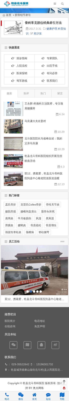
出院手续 (51, 65)
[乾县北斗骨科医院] (16, 6)
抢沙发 (38, 33)
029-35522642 (20, 364)
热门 (43, 93)
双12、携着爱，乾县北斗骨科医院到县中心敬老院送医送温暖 (36, 299)
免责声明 (39, 326)
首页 (8, 15)
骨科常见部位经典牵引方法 (43, 22)
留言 (60, 93)
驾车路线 (20, 80)
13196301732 (44, 364)
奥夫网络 (38, 387)
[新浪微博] (55, 345)
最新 (9, 93)
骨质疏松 (35, 225)
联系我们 (51, 80)
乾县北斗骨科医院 (33, 383)
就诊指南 (20, 58)
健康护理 (51, 28)
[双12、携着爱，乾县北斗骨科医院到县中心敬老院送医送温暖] (34, 270)
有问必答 (51, 73)
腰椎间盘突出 (29, 211)
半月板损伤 (24, 218)
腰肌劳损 (10, 211)
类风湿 (50, 218)
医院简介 (10, 320)
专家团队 (51, 58)
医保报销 (20, 73)
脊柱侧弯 (44, 232)
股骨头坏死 (48, 211)
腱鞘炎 (22, 225)
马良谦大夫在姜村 (35, 121)
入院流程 (20, 65)
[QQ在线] (41, 345)
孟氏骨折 (10, 204)
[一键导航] (27, 345)
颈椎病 (30, 232)
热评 (26, 93)
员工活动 (14, 241)
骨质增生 (51, 225)
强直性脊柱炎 (13, 232)
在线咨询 (10, 326)
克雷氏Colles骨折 (31, 204)
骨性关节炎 (52, 204)
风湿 (38, 218)
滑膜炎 (9, 225)
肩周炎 (9, 218)
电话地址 (39, 320)
